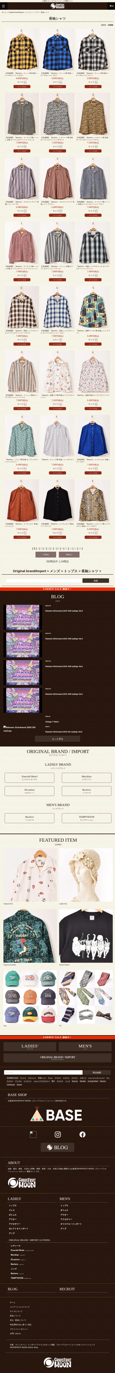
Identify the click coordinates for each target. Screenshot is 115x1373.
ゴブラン (74, 1078)
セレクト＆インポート (18, 1229)
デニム (50, 1078)
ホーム (4, 12)
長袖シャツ (45, 12)
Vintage (19, 1084)
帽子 (53, 1081)
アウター (58, 1078)
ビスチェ (66, 1078)
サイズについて (16, 1311)
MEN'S (65, 1199)
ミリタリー (28, 1081)
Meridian (83, 1081)
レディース (16, 1246)
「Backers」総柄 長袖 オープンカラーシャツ (92, 395)
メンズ (28, 12)
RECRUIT (67, 1289)
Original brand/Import (16, 12)
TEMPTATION (21, 1278)
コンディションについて (20, 1307)
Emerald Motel (93, 1081)
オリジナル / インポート (71, 1224)
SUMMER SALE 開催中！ (57, 589)
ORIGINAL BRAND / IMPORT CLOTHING (29, 1240)
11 (71, 548)
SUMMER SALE (12, 1078)
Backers (75, 1081)
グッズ (12, 1233)
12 (75, 548)
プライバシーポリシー (19, 1329)
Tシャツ (23, 1078)
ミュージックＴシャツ (96, 1078)
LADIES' (14, 1199)
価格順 (103, 25)
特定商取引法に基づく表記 (20, 1325)
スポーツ (83, 1078)
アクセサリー (15, 1224)
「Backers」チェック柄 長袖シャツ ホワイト (57, 459)
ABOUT (14, 1163)
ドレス (12, 1210)
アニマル (18, 1081)
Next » (69, 554)
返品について (15, 1316)
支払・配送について (18, 1320)
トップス (35, 12)
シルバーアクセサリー (42, 1081)
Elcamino (18, 1260)
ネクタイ (60, 1081)
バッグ (67, 1081)
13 (80, 548)
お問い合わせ (15, 1333)
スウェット (32, 1078)
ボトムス (13, 1215)
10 (66, 548)
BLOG (13, 1289)
